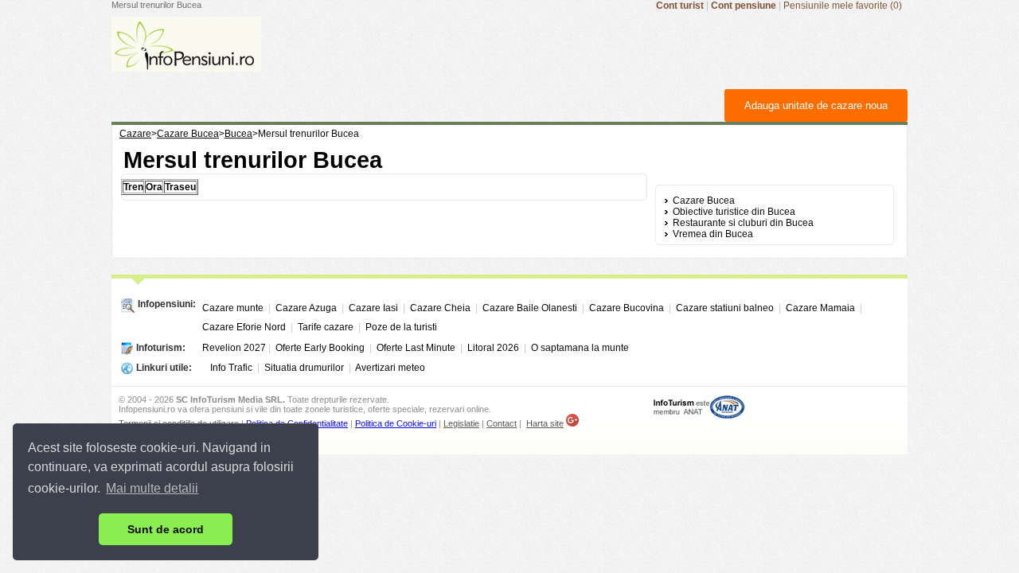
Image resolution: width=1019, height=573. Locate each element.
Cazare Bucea (704, 200)
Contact (501, 423)
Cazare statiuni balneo (725, 308)
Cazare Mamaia (820, 308)
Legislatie (461, 423)
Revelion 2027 (234, 347)
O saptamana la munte (580, 347)
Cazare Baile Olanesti (529, 308)
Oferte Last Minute (416, 347)
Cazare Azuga (306, 308)
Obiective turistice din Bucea (734, 211)
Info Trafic (231, 367)
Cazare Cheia (440, 308)
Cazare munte (233, 308)
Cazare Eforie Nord (244, 327)
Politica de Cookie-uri (395, 423)
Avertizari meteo (390, 367)
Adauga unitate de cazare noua (816, 105)
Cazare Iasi (373, 308)
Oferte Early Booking (320, 347)
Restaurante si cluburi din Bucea (743, 222)
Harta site (545, 423)
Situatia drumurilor (304, 367)
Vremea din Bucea (713, 234)
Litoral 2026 (493, 347)
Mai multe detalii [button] (152, 488)
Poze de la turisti (401, 327)
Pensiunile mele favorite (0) (842, 5)
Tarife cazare (325, 327)
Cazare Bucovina (626, 308)
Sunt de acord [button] (165, 529)
